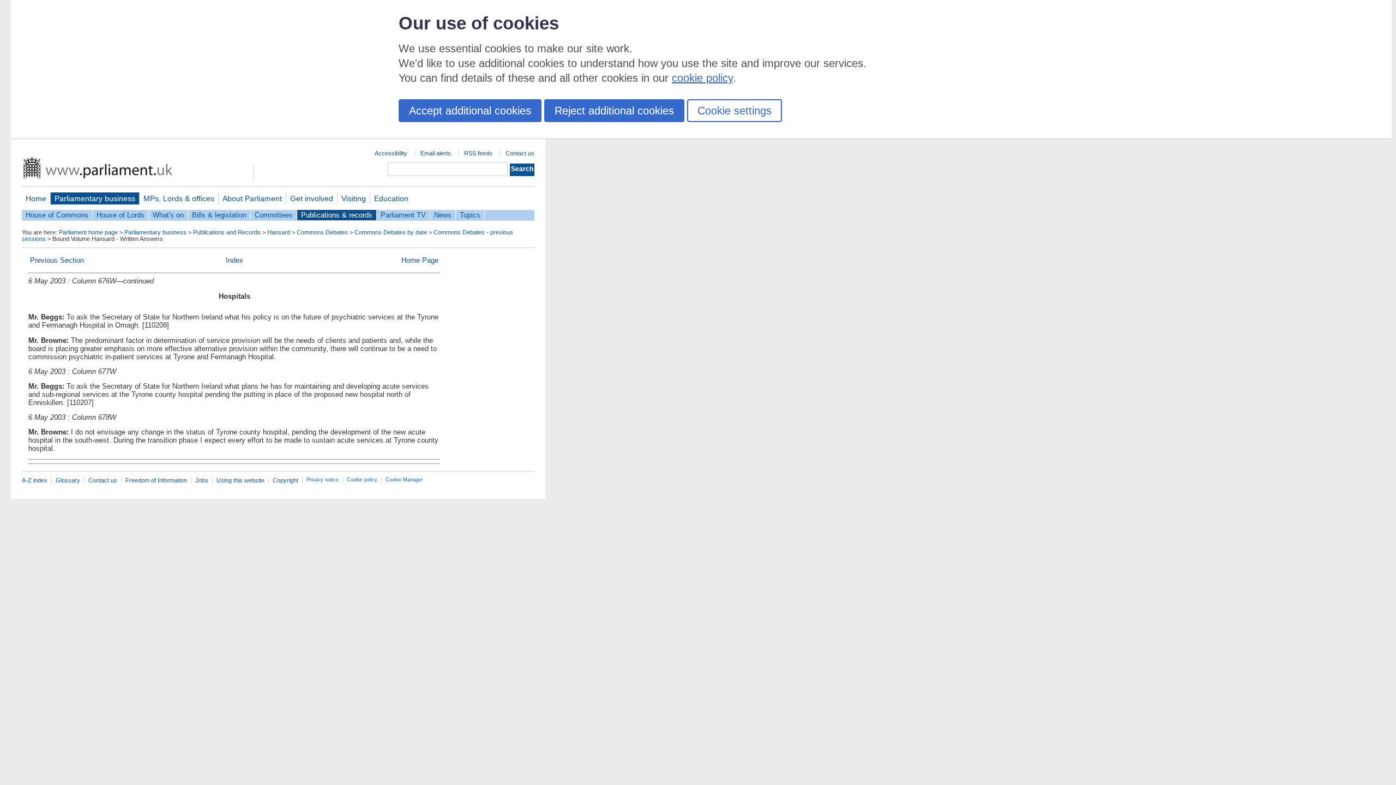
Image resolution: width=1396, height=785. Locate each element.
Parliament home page (88, 232)
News (443, 215)
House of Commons (57, 215)
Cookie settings (734, 111)
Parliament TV (403, 215)
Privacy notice (322, 479)
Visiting (353, 198)
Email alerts (435, 153)
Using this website (240, 480)
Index (234, 260)
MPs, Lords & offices (178, 198)
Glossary (68, 480)
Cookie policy (362, 479)
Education (391, 198)
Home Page (419, 260)
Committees (274, 215)
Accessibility (391, 153)
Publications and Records (227, 232)
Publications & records (336, 215)
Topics (470, 215)
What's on (168, 215)
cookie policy (702, 78)
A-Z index (34, 480)
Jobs (201, 480)
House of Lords (121, 215)
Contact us (520, 153)
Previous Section (57, 260)
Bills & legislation (219, 215)
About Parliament (252, 198)
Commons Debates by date (390, 232)
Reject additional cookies (614, 111)
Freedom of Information (156, 480)
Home (36, 198)
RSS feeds (478, 153)
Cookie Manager (404, 479)
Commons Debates (322, 232)
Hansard (278, 232)
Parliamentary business (95, 198)
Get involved (311, 198)
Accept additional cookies (470, 111)
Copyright (285, 480)
